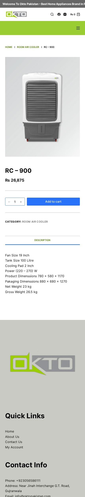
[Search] (52, 14)
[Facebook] (59, 14)
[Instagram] (64, 14)
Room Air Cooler (35, 221)
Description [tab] (42, 240)
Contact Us (13, 442)
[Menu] (78, 28)
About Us (12, 437)
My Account (14, 447)
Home (9, 431)
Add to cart (53, 201)
